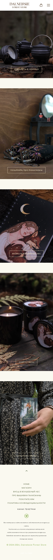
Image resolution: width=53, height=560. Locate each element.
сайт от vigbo (26, 553)
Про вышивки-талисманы (26, 496)
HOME (26, 484)
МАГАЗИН (27, 488)
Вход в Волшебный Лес (26, 492)
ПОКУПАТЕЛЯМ (26, 499)
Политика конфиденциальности (26, 503)
